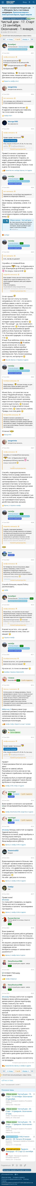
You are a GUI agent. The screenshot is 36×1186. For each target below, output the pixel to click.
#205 (32, 252)
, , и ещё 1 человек (17, 724)
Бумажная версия (20, 12)
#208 (32, 522)
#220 (32, 993)
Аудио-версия (26, 14)
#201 (32, 53)
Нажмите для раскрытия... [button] (18, 149)
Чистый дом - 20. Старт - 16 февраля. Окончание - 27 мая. (19, 1111)
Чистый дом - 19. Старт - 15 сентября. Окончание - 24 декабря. (19, 1096)
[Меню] (2, 2)
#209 (32, 560)
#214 (32, 800)
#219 (32, 970)
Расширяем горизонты (17, 1116)
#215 (32, 826)
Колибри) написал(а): (10, 381)
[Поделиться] (29, 53)
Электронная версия (10, 14)
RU (17, 1174)
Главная (3, 1181)
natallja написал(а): (9, 57)
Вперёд (25, 39)
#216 (32, 858)
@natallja (5, 830)
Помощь (26, 1179)
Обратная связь (6, 1177)
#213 (32, 737)
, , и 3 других (16, 360)
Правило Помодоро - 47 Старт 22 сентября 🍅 (19, 1151)
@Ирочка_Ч (6, 709)
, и (11, 81)
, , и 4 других (14, 786)
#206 (32, 377)
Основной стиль (8, 1174)
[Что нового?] (30, 2)
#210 (32, 605)
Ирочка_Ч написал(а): (10, 689)
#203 (32, 129)
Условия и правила (19, 1177)
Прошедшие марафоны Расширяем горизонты (19, 1101)
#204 (32, 187)
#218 (32, 928)
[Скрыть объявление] (33, 8)
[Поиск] (34, 2)
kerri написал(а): (8, 98)
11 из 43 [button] (17, 39)
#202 (32, 94)
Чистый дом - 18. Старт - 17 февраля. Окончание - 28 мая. (19, 1124)
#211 (32, 654)
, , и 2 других (15, 955)
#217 (32, 894)
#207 (32, 448)
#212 (32, 685)
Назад (10, 39)
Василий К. (9, 1141)
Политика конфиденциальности (11, 1179)
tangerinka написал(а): (10, 274)
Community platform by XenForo (17, 1182)
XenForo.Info (13, 1184)
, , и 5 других (18, 170)
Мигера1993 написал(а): (10, 415)
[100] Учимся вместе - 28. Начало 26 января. (19, 1137)
